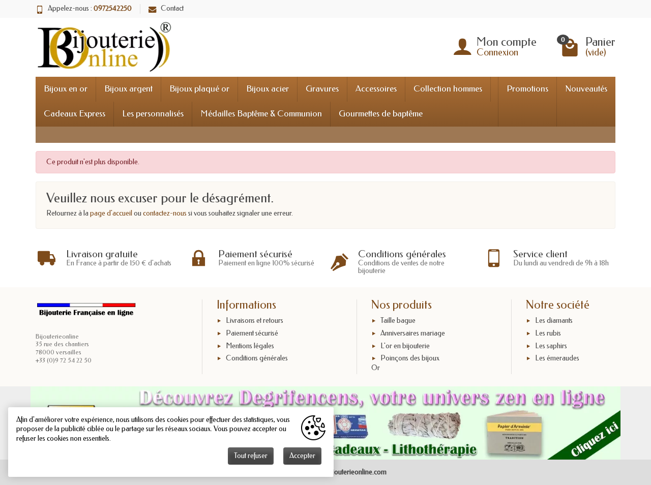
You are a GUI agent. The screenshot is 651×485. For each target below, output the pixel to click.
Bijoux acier (267, 89)
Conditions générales (257, 358)
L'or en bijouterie (405, 346)
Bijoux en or (65, 89)
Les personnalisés (153, 113)
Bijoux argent (128, 89)
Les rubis (548, 333)
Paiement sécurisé (252, 333)
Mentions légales (250, 346)
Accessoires (376, 89)
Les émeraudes (557, 358)
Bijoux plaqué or (199, 89)
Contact (172, 8)
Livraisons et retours (254, 320)
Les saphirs (551, 346)
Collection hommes (447, 89)
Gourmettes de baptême (381, 113)
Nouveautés (586, 89)
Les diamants (554, 320)
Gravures (322, 89)
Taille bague (398, 320)
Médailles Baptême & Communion (261, 113)
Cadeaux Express (74, 113)
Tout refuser (251, 455)
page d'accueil (111, 213)
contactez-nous (165, 213)
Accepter (302, 455)
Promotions (527, 89)
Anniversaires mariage (412, 333)
